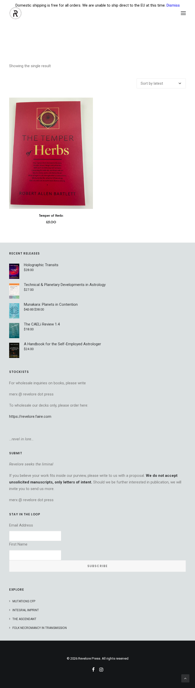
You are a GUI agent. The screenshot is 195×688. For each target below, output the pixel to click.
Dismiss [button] (173, 5)
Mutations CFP (23, 601)
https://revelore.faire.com (30, 416)
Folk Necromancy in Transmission (39, 628)
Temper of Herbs (51, 215)
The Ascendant (24, 619)
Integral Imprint (25, 610)
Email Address (21, 525)
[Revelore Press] (15, 13)
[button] (183, 13)
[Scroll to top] (185, 678)
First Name (18, 544)
